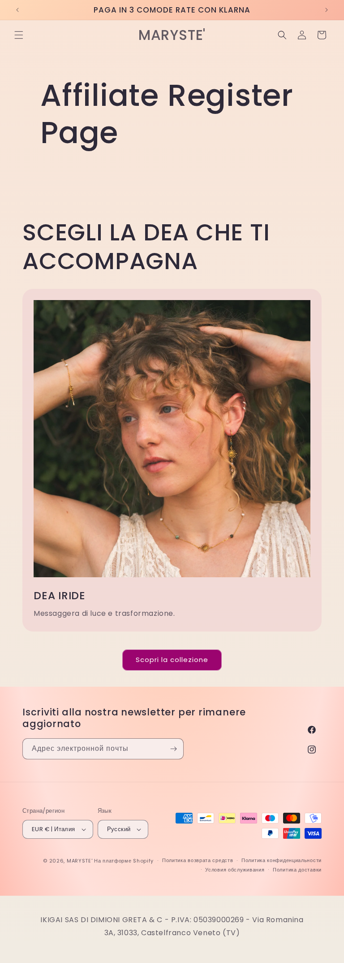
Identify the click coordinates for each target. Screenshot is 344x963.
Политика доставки (297, 869)
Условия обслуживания (234, 869)
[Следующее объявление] (326, 10)
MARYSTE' (80, 860)
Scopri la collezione (172, 659)
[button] (19, 35)
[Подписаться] (173, 748)
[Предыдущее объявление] (17, 10)
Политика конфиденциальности (281, 860)
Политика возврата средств (197, 860)
